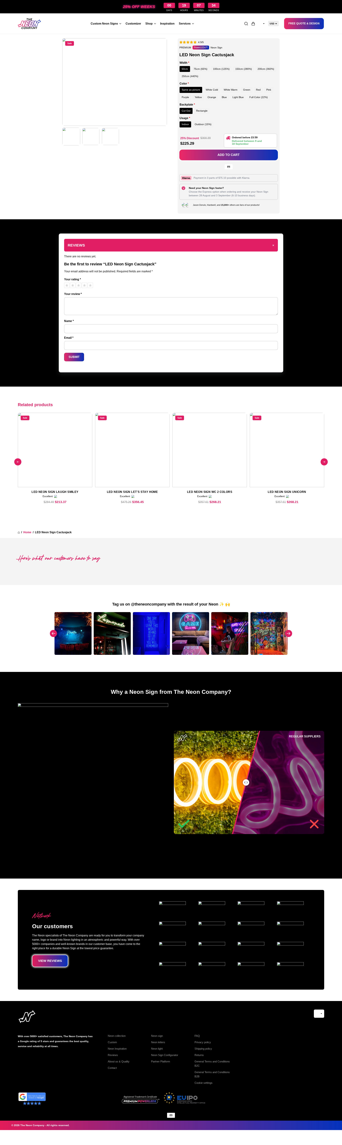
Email (68, 337)
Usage (185, 118)
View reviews (50, 961)
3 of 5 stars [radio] (78, 285)
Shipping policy (203, 1048)
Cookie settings (204, 1082)
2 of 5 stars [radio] (72, 285)
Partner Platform (160, 1061)
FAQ (197, 1035)
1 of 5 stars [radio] (66, 285)
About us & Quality (118, 1061)
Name (69, 321)
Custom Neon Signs (104, 23)
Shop (149, 23)
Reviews (113, 1055)
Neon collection (117, 1035)
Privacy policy (203, 1042)
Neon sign (157, 1035)
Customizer (133, 23)
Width (184, 62)
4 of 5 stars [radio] (84, 285)
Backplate (187, 104)
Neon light (157, 1048)
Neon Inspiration (117, 1048)
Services (185, 23)
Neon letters (158, 1042)
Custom (112, 1042)
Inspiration (167, 23)
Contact (112, 1067)
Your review (73, 293)
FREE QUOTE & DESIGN (304, 23)
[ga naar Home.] (19, 532)
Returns (199, 1055)
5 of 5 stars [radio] (90, 285)
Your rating (72, 279)
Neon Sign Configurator (164, 1055)
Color (184, 83)
